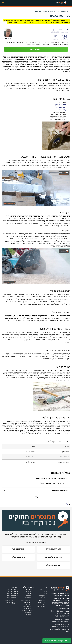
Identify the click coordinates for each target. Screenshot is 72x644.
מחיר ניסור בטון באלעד (53, 549)
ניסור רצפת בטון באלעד (53, 565)
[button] (3, 3)
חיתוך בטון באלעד (18, 549)
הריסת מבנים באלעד (18, 557)
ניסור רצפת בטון (61, 107)
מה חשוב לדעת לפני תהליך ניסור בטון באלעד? (51, 478)
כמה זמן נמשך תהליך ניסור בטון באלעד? (53, 483)
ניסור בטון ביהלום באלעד (53, 557)
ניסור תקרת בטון (60, 105)
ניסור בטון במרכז (51, 11)
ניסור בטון (61, 11)
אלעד (66, 504)
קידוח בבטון (62, 109)
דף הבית (67, 11)
